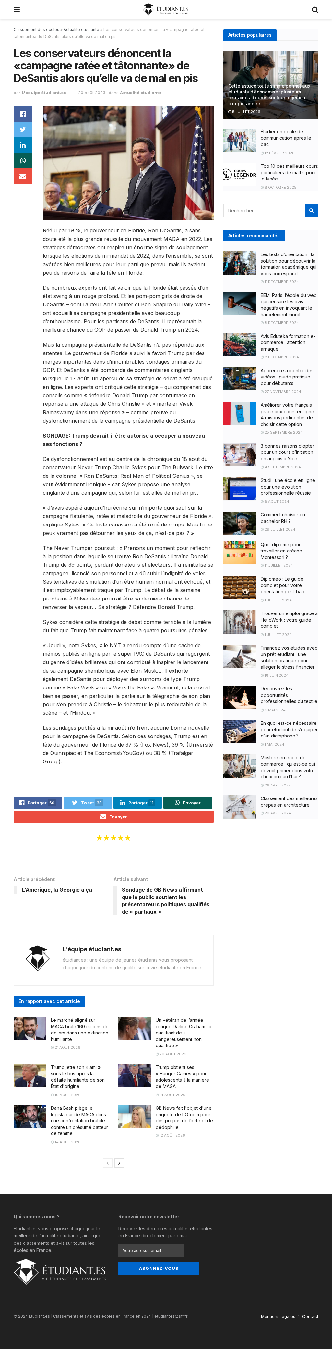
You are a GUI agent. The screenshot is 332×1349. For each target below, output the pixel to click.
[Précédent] (108, 1163)
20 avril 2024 (277, 813)
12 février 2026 (279, 153)
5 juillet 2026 (245, 111)
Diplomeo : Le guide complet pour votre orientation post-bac (282, 585)
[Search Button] (311, 210)
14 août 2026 (172, 1095)
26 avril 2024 (277, 785)
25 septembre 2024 (283, 432)
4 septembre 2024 (282, 467)
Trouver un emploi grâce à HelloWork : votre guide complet (289, 620)
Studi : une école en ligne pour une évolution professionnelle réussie (288, 486)
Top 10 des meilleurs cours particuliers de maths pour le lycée (289, 172)
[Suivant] (119, 1163)
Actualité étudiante (81, 29)
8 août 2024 (276, 501)
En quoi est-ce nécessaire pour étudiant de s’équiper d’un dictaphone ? (289, 729)
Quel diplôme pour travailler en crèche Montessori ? (281, 551)
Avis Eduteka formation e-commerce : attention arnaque (288, 342)
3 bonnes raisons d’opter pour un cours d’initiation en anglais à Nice (287, 452)
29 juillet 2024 (279, 529)
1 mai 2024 (274, 744)
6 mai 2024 (275, 710)
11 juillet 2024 (278, 565)
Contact (310, 1316)
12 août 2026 (172, 1135)
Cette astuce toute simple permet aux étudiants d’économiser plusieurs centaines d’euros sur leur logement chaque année (269, 94)
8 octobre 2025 (280, 187)
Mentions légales (278, 1316)
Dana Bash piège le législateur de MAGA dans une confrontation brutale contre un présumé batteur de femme (79, 1120)
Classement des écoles (36, 29)
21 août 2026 (67, 1047)
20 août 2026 (172, 1054)
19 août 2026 (67, 1095)
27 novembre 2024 (282, 392)
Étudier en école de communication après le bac (286, 138)
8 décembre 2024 (281, 322)
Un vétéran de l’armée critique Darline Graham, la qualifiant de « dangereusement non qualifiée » (183, 1032)
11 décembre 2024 (281, 281)
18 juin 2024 (276, 675)
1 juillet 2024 (278, 600)
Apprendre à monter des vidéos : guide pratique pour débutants (287, 377)
